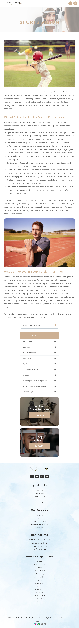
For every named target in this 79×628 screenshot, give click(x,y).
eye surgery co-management (35, 380)
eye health (27, 364)
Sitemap (68, 618)
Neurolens (39, 528)
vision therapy (29, 341)
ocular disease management (35, 386)
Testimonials (39, 500)
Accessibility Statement (47, 618)
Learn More (39, 415)
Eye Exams (39, 515)
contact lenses (29, 352)
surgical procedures (31, 369)
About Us (39, 491)
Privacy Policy (60, 618)
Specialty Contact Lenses (40, 525)
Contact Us (39, 446)
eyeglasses (27, 358)
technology (28, 392)
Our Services (39, 494)
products (26, 375)
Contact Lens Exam (39, 521)
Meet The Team (39, 497)
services (26, 347)
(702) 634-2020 (42, 546)
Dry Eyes (39, 518)
